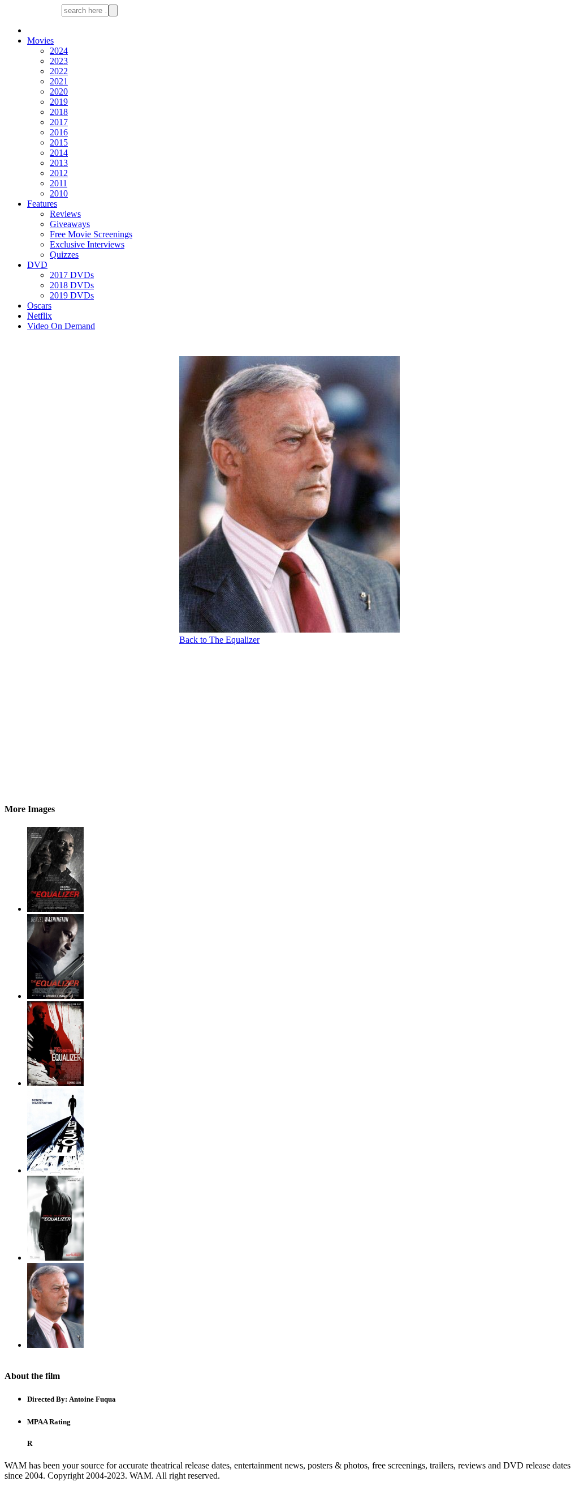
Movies (40, 40)
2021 (59, 81)
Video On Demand (61, 326)
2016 (59, 132)
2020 (59, 91)
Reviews (65, 214)
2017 (59, 122)
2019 (59, 101)
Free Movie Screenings (91, 234)
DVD (37, 265)
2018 (59, 112)
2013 (59, 163)
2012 (59, 173)
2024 (59, 50)
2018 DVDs (72, 285)
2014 (59, 152)
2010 (59, 193)
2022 (59, 71)
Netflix (39, 316)
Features (42, 203)
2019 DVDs (72, 295)
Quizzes (64, 254)
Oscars (39, 305)
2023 (59, 61)
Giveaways (70, 224)
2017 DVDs (72, 275)
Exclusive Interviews (87, 244)
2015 (59, 142)
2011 (58, 183)
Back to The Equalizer (219, 639)
